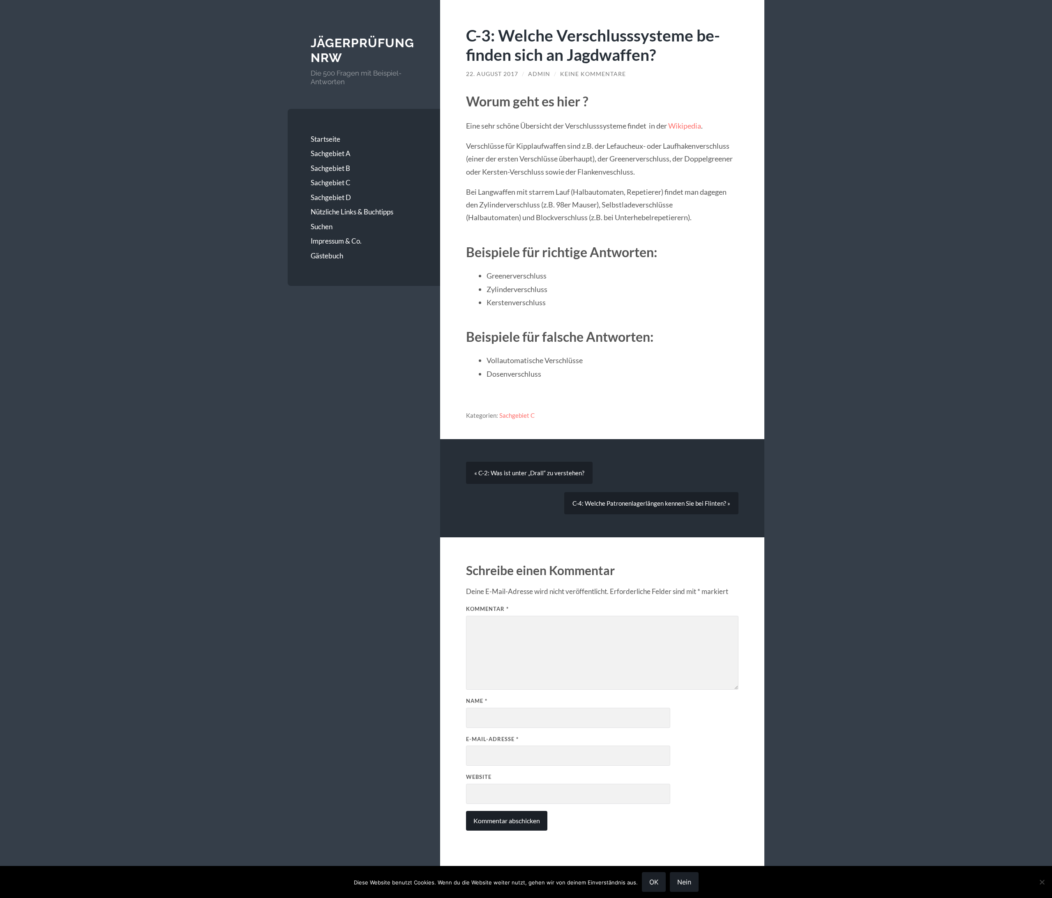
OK (653, 882)
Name (476, 701)
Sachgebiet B (330, 168)
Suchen (321, 226)
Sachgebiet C (331, 182)
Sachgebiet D (331, 197)
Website (478, 777)
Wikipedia (684, 125)
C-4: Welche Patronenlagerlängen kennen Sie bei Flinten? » (651, 503)
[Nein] (1042, 882)
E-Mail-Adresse (492, 739)
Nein (684, 882)
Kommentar (487, 609)
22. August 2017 (492, 74)
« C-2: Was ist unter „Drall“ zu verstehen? (529, 473)
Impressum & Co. (336, 241)
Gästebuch (327, 255)
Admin (539, 74)
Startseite (325, 139)
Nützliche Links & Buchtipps (352, 211)
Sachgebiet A (331, 153)
